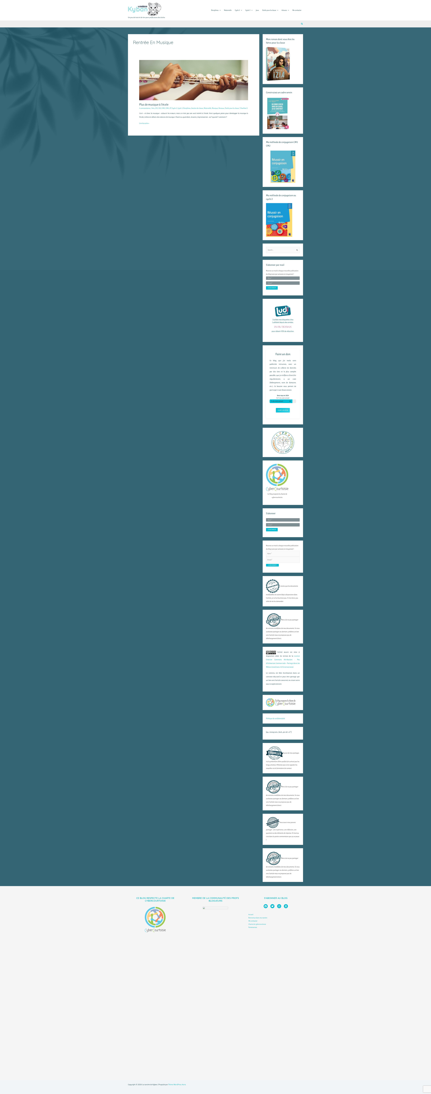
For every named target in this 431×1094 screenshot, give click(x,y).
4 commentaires (144, 108)
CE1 (156, 108)
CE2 (159, 108)
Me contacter (296, 10)
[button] (220, 10)
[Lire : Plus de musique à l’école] (193, 80)
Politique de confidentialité (275, 718)
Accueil (250, 914)
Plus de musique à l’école (153, 104)
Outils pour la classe (269, 10)
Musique (215, 108)
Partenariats (252, 927)
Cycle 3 (247, 10)
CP (170, 108)
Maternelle (228, 10)
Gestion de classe (197, 108)
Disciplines (215, 10)
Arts (153, 108)
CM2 (167, 108)
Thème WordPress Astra (177, 1085)
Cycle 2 (237, 10)
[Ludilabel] (283, 319)
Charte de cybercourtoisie (257, 924)
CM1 (163, 108)
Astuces (284, 10)
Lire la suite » (144, 123)
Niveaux (221, 108)
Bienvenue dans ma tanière (257, 918)
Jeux (257, 10)
